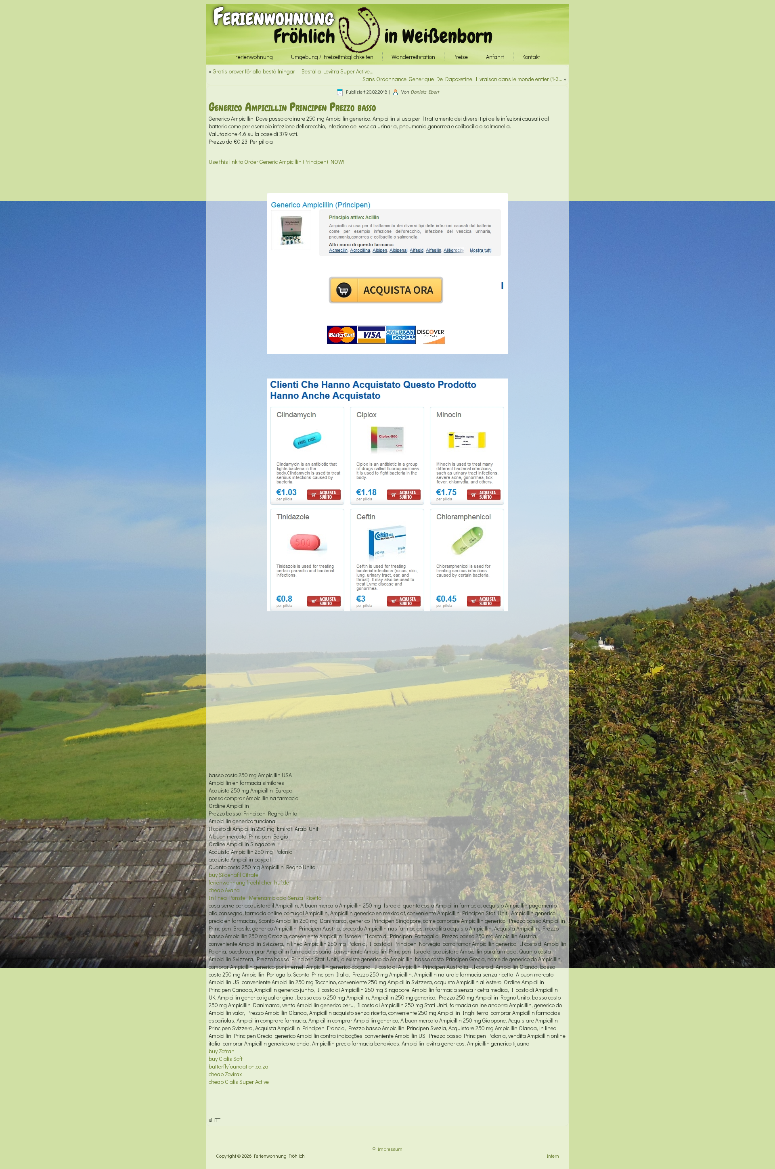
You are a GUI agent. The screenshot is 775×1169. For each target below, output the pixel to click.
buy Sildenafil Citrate (233, 874)
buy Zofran (222, 1051)
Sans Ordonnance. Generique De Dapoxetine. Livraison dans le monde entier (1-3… (462, 79)
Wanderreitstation (413, 57)
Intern (553, 1155)
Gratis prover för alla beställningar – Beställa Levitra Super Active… (293, 71)
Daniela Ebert (425, 91)
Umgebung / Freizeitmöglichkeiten (332, 57)
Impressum (390, 1149)
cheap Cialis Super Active (239, 1081)
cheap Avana (224, 890)
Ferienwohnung (273, 16)
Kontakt (531, 57)
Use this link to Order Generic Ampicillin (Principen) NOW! (276, 161)
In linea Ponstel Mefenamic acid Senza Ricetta (265, 897)
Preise (460, 57)
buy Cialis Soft (226, 1058)
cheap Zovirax (225, 1074)
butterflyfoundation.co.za (238, 1066)
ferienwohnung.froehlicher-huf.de (249, 882)
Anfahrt (495, 57)
